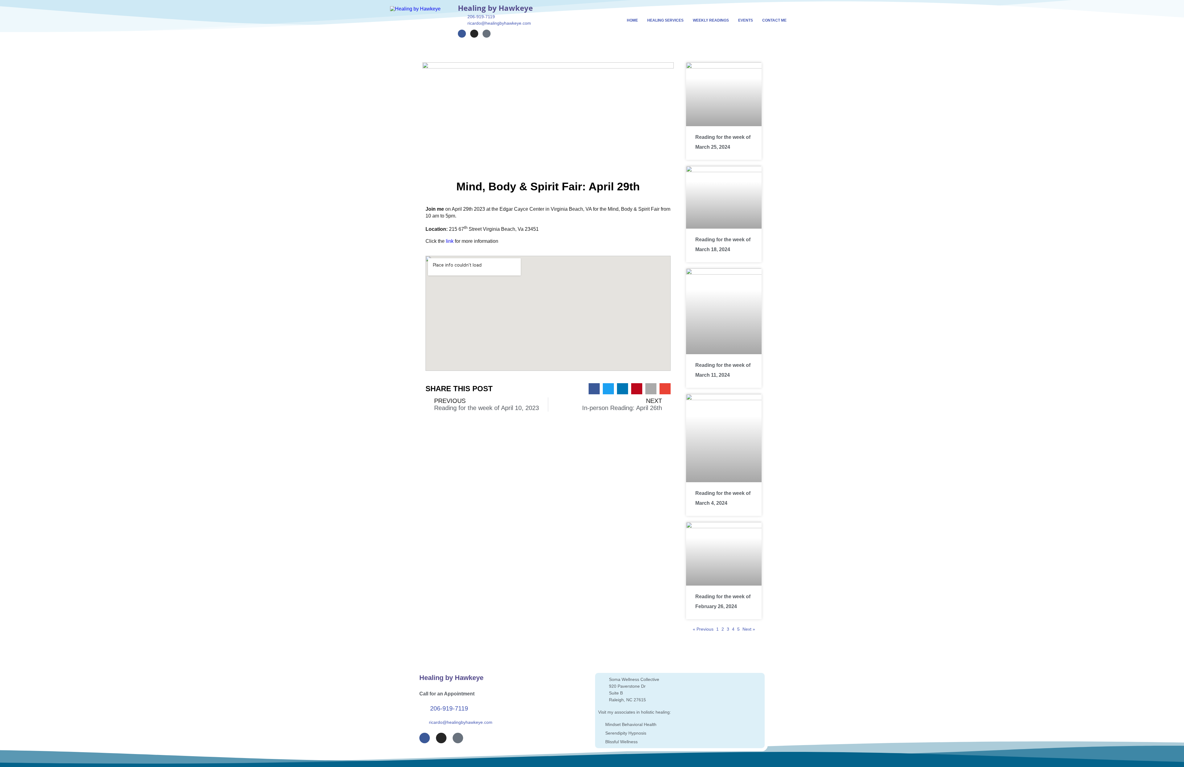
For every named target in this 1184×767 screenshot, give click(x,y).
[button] (594, 388)
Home (632, 20)
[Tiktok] (487, 34)
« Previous (703, 629)
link (450, 241)
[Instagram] (474, 34)
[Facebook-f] (462, 34)
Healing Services (665, 20)
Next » (748, 629)
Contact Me (774, 20)
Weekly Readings (711, 20)
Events (745, 20)
